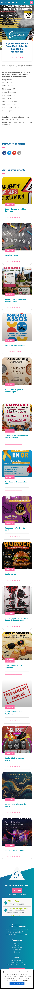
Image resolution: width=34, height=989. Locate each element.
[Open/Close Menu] (31, 2)
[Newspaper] (16, 2)
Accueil (3, 65)
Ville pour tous (17, 947)
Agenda (9, 65)
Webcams (17, 950)
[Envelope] (12, 2)
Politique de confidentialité (17, 964)
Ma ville (17, 943)
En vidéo (17, 952)
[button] (24, 2)
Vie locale (17, 945)
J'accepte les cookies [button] (17, 983)
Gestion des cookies (17, 962)
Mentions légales (17, 960)
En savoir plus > (25, 980)
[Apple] (14, 890)
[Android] (19, 890)
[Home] (1, 2)
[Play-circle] (9, 2)
